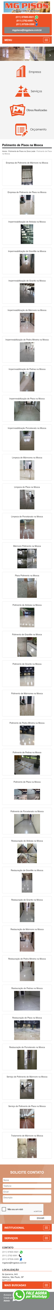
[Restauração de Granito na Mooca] (27, 911)
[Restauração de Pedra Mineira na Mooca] (27, 970)
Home (4, 151)
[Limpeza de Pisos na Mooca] (27, 499)
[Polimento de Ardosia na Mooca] (27, 617)
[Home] (27, 6)
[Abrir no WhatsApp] (36, 17)
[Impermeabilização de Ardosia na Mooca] (27, 233)
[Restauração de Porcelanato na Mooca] (27, 1059)
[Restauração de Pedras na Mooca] (27, 1000)
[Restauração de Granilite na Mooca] (27, 882)
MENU (8, 40)
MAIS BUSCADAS (15, 1285)
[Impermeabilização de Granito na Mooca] (27, 292)
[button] (4, 54)
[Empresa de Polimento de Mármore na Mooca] (27, 174)
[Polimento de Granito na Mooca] (27, 676)
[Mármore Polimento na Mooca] (27, 558)
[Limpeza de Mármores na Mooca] (27, 469)
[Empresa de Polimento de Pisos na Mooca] (27, 204)
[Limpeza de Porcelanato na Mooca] (27, 528)
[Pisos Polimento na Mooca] (27, 587)
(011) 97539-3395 (25, 24)
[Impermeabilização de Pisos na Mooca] (27, 410)
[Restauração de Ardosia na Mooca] (27, 853)
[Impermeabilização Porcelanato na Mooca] (27, 440)
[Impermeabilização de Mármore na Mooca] (27, 322)
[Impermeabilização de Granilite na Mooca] (27, 263)
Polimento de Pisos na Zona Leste (21, 151)
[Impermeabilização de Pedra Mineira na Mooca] (27, 351)
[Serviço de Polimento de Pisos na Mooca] (27, 1118)
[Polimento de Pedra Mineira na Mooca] (27, 735)
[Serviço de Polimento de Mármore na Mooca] (27, 1088)
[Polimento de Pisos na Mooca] (27, 794)
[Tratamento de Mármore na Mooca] (27, 1147)
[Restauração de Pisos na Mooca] (27, 1029)
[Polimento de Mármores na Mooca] (27, 705)
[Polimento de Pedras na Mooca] (27, 764)
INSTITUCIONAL (14, 1228)
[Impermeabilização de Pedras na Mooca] (27, 381)
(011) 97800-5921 (25, 17)
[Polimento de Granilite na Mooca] (27, 646)
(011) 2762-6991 (24, 20)
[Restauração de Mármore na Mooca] (27, 941)
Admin (7, 1300)
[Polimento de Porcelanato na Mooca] (27, 823)
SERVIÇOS (11, 1238)
